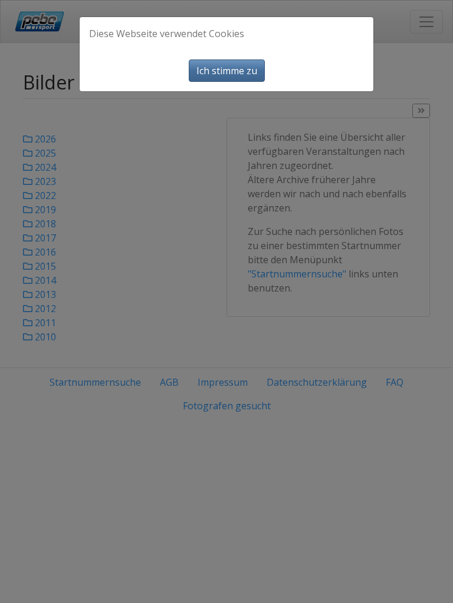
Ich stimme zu (226, 70)
